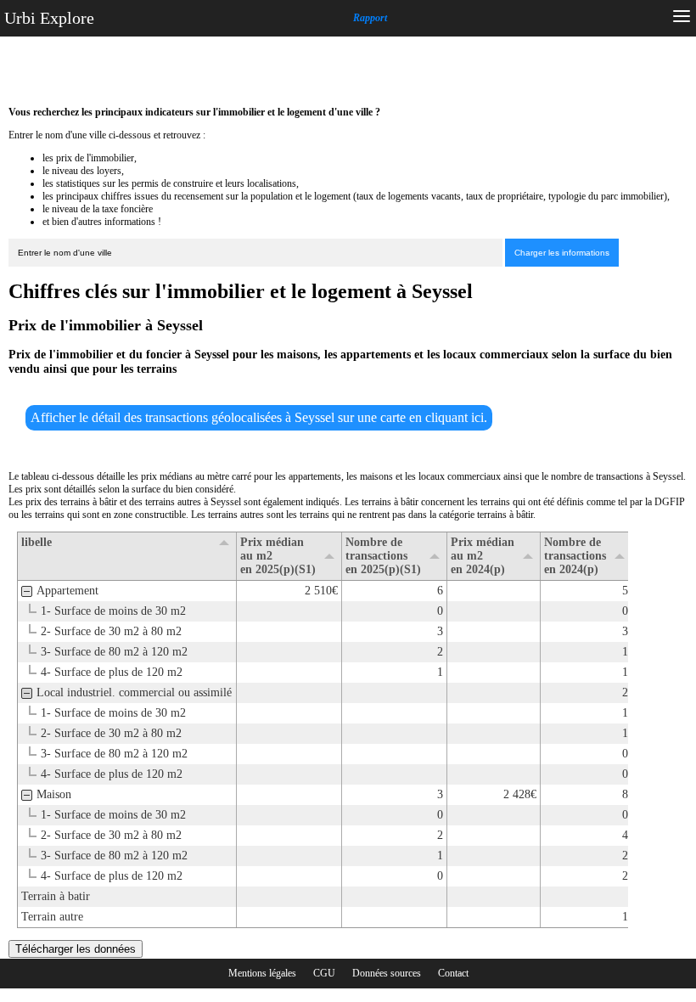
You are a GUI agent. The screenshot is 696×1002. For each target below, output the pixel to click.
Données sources (386, 973)
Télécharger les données (75, 949)
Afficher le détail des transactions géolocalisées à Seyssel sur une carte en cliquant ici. (259, 417)
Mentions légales (262, 973)
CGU (324, 973)
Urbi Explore (49, 17)
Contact (453, 973)
